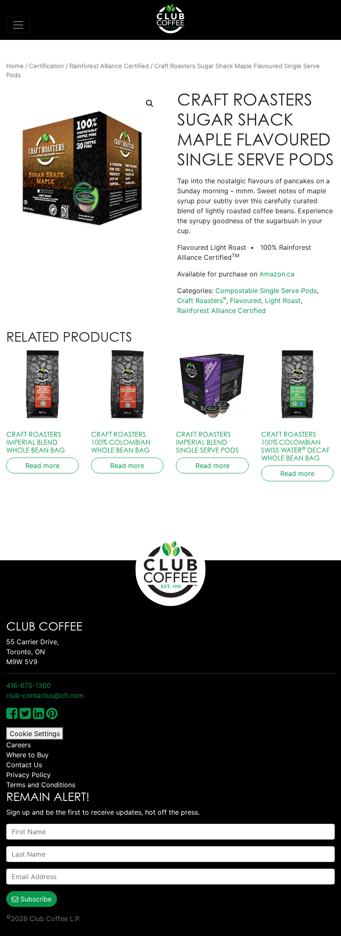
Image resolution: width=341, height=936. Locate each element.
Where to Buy (27, 755)
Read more (42, 465)
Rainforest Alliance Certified (109, 66)
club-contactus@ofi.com (45, 695)
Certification (46, 66)
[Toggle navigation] (18, 25)
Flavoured (245, 300)
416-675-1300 (28, 685)
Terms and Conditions (40, 785)
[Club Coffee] (170, 18)
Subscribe (35, 899)
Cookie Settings (35, 733)
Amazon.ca (276, 274)
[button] (149, 103)
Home (15, 66)
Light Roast (283, 300)
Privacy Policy (28, 775)
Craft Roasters (201, 300)
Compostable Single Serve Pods (266, 290)
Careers (18, 745)
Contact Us (24, 765)
